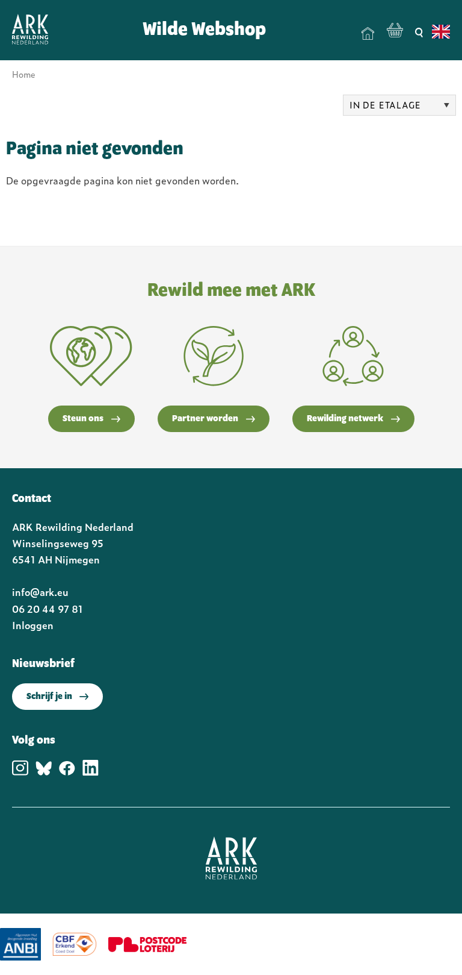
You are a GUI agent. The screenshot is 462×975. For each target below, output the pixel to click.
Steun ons (83, 419)
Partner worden (205, 419)
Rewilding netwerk (345, 419)
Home (368, 34)
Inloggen (33, 625)
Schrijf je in (49, 696)
